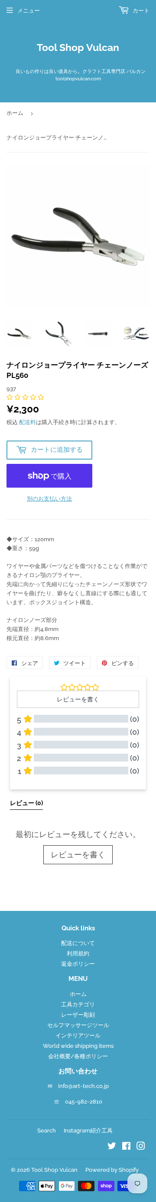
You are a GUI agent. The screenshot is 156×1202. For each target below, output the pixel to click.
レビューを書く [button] (78, 699)
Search (46, 1130)
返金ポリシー (78, 964)
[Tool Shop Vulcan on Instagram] (140, 1147)
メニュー (28, 10)
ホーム (14, 113)
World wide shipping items (78, 1046)
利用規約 (78, 953)
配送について (78, 943)
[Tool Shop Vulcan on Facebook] (126, 1147)
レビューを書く (78, 854)
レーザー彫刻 (78, 1015)
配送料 (27, 422)
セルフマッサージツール (78, 1025)
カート (140, 10)
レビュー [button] (26, 802)
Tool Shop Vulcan (78, 47)
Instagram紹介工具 (88, 1130)
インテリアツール (78, 1035)
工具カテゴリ (78, 1004)
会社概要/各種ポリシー (78, 1056)
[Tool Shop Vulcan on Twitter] (111, 1147)
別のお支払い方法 (49, 498)
